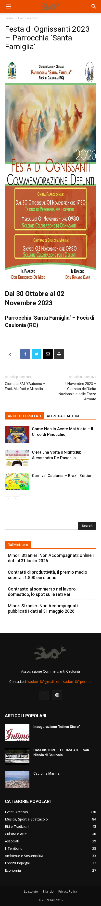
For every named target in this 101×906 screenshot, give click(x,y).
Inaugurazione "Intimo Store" (56, 727)
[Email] (48, 354)
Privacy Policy (67, 891)
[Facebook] (25, 354)
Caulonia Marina (46, 773)
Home (9, 18)
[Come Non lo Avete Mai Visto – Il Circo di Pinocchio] (17, 434)
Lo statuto (31, 891)
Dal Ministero (18, 545)
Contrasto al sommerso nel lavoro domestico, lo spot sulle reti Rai (42, 591)
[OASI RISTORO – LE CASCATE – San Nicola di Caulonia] (17, 756)
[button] (8, 6)
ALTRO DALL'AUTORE (63, 416)
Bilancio (48, 891)
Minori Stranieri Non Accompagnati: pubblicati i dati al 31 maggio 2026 (43, 608)
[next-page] (16, 499)
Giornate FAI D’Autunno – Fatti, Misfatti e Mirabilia (25, 386)
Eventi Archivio (28, 18)
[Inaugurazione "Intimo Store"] (17, 732)
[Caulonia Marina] (17, 779)
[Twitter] (36, 354)
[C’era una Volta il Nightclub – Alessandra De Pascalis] (17, 457)
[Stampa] (59, 354)
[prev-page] (8, 499)
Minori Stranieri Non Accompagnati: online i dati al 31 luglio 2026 (51, 558)
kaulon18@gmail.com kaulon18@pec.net (59, 681)
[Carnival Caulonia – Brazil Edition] (17, 481)
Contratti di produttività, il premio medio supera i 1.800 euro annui (47, 575)
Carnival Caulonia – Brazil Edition (62, 475)
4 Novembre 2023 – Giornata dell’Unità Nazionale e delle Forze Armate (77, 391)
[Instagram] (57, 695)
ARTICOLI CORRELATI (24, 416)
